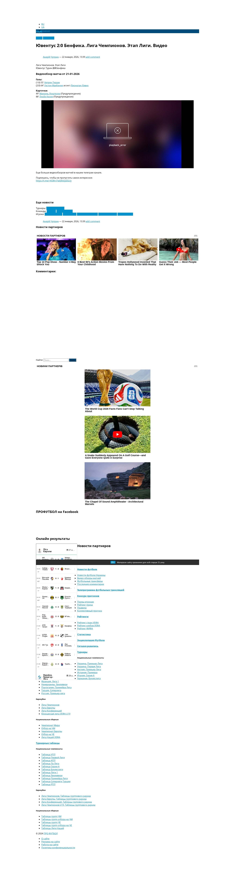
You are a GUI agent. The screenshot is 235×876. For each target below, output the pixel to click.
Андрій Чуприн (51, 56)
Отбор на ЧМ (48, 728)
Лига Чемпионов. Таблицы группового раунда (66, 795)
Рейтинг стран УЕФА (88, 622)
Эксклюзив (48, 38)
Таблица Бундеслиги (52, 769)
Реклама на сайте (50, 841)
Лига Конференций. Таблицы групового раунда (66, 801)
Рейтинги (83, 616)
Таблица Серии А (50, 766)
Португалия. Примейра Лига (56, 687)
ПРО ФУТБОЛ (51, 833)
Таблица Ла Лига (50, 763)
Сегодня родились (87, 646)
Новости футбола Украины (91, 575)
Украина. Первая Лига (89, 666)
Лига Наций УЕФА (50, 737)
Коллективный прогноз (89, 610)
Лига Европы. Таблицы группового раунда (63, 798)
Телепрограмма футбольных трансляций (100, 589)
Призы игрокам (85, 601)
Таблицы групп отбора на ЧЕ (56, 825)
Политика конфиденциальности (58, 847)
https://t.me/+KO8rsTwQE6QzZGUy (54, 180)
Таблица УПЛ (48, 754)
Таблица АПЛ (48, 760)
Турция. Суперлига (51, 690)
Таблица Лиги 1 (49, 772)
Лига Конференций (51, 710)
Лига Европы (48, 707)
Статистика (84, 634)
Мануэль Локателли (49, 93)
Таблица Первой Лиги (53, 757)
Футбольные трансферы (90, 581)
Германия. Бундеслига (89, 678)
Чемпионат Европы (51, 731)
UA (42, 27)
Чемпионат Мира (50, 725)
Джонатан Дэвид (79, 85)
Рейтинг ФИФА (85, 628)
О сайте (45, 838)
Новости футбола (87, 569)
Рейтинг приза (85, 604)
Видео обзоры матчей (89, 578)
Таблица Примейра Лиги (54, 778)
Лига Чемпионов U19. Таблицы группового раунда (68, 804)
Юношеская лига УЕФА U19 (55, 713)
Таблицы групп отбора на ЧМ (57, 819)
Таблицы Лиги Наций (52, 828)
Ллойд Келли (46, 96)
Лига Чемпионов (55, 208)
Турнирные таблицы (48, 743)
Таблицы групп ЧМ (51, 816)
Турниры (82, 652)
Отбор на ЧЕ (47, 734)
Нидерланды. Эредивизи (54, 684)
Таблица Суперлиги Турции (55, 781)
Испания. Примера (87, 672)
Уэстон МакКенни (53, 85)
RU (42, 24)
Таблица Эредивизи (51, 775)
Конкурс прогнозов (88, 595)
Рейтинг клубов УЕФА (88, 625)
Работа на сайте (49, 844)
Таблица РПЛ (48, 784)
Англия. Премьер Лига (89, 669)
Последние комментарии (90, 584)
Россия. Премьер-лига (53, 693)
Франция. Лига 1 (50, 681)
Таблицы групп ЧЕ (51, 822)
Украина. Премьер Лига (90, 663)
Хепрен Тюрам (52, 82)
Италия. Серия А (85, 675)
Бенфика (51, 211)
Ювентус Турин (64, 211)
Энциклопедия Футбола (91, 640)
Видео (39, 38)
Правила (81, 607)
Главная (45, 30)
